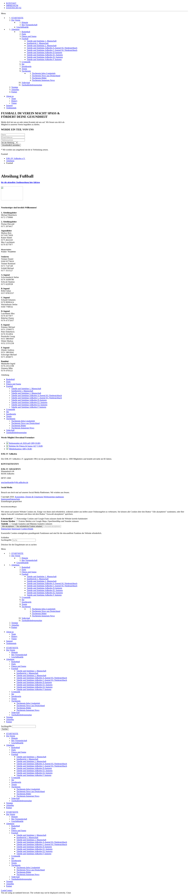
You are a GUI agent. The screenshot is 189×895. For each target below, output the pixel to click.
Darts (8, 382)
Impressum (5, 499)
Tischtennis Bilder (18, 425)
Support (9, 105)
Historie (14, 652)
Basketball (10, 379)
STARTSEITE (12, 648)
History (14, 101)
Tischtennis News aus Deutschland (25, 423)
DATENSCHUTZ (13, 8)
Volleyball (10, 430)
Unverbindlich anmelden (11, 145)
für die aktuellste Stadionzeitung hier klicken (20, 182)
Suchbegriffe (6, 540)
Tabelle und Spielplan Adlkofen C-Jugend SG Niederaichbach (36, 398)
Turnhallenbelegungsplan (16, 432)
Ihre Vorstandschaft (19, 655)
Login (3, 890)
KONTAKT (11, 3)
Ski (7, 412)
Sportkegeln (11, 414)
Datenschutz (15, 499)
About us (10, 96)
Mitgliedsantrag (20, 449)
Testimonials (11, 108)
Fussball (9, 386)
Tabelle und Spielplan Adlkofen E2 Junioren (29, 405)
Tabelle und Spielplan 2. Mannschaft (26, 393)
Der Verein (10, 650)
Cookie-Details (27, 529)
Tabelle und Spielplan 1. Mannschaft (26, 388)
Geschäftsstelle (17, 657)
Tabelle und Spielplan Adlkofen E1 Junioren (29, 402)
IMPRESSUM (12, 5)
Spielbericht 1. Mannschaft (22, 391)
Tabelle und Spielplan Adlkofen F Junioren (28, 407)
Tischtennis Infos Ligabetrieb (23, 421)
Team (13, 98)
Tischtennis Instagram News (22, 428)
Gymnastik (10, 409)
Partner (9, 722)
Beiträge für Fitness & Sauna (26, 446)
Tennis (9, 416)
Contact (9, 890)
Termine (9, 717)
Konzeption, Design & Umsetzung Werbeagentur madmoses (39, 497)
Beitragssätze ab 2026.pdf (24, 443)
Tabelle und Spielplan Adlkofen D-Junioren (29, 400)
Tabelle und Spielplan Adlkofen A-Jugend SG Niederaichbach (36, 395)
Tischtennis (10, 419)
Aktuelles (10, 719)
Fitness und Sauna (13, 384)
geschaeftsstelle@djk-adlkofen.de (14, 482)
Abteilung (10, 659)
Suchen (5, 729)
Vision (14, 103)
